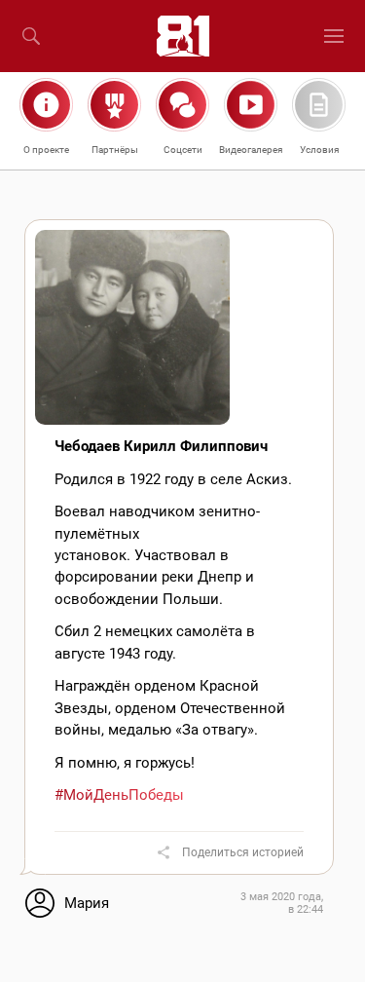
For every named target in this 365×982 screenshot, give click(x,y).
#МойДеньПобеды (119, 795)
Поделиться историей (243, 852)
